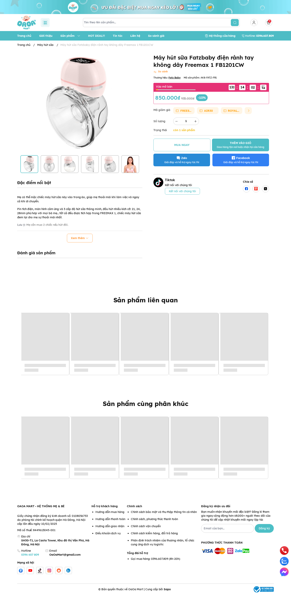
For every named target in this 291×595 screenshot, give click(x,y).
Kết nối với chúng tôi (182, 191)
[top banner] (145, 7)
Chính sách (134, 506)
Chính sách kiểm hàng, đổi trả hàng (154, 533)
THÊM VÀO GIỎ (240, 144)
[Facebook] (20, 570)
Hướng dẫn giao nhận (109, 526)
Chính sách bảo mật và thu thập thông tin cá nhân (164, 512)
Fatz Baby (174, 77)
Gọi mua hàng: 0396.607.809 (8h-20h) (155, 559)
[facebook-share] (246, 188)
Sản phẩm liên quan (145, 300)
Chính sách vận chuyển (146, 526)
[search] (235, 22)
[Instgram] (49, 570)
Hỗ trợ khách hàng (104, 506)
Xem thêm (78, 238)
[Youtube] (30, 570)
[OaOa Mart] (26, 22)
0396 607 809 (30, 554)
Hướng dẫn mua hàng (109, 512)
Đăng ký (264, 528)
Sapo (167, 589)
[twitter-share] (265, 188)
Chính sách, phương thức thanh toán (154, 519)
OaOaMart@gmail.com (65, 554)
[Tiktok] (39, 570)
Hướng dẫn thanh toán (110, 519)
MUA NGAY (182, 145)
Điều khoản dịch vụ (108, 533)
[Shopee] (58, 570)
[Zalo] (68, 570)
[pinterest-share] (256, 188)
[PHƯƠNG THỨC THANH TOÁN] (237, 551)
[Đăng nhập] (254, 22)
